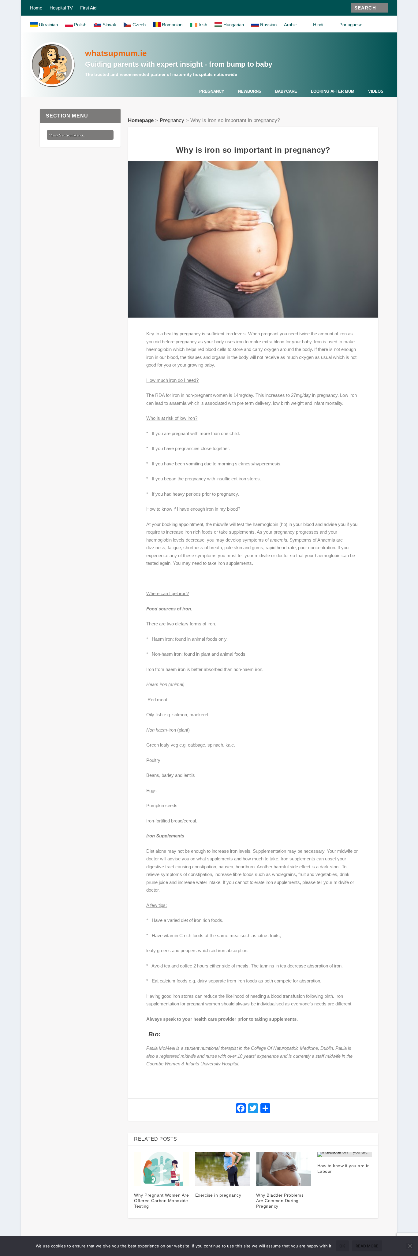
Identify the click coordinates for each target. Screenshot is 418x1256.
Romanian (171, 24)
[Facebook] (241, 1109)
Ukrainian (48, 24)
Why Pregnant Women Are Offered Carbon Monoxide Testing (161, 1201)
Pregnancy (211, 91)
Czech (138, 24)
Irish (202, 24)
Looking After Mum (332, 91)
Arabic (290, 24)
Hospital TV (61, 7)
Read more (367, 1245)
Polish (79, 24)
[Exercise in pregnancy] (222, 1169)
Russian (268, 24)
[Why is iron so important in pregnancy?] (253, 239)
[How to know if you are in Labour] (344, 1154)
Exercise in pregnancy (218, 1195)
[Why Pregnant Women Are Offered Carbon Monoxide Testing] (161, 1169)
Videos (375, 91)
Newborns (249, 91)
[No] (409, 1246)
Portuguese (350, 24)
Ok (342, 1245)
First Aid (88, 7)
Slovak (108, 24)
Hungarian (233, 24)
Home (36, 7)
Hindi (317, 24)
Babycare (286, 91)
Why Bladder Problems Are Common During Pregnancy (280, 1201)
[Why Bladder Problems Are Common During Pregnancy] (283, 1169)
